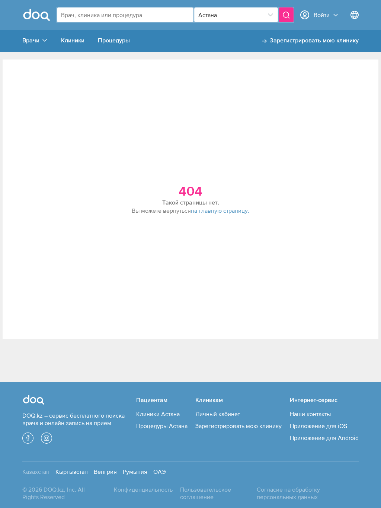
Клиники (72, 41)
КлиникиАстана (158, 414)
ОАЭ (159, 471)
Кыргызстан (71, 471)
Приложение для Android (324, 437)
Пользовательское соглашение (205, 493)
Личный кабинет (217, 414)
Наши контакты (310, 414)
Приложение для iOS (318, 425)
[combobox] (125, 15)
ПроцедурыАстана (162, 425)
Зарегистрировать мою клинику (314, 41)
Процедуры (114, 41)
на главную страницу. (220, 210)
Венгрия (105, 471)
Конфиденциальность (143, 489)
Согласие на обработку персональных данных (288, 493)
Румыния (135, 471)
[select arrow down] (270, 15)
